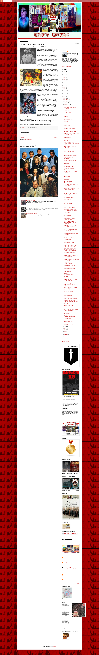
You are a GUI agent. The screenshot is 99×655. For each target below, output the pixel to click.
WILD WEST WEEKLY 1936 (69, 203)
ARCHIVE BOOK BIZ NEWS (69, 197)
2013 (65, 91)
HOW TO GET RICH (68, 196)
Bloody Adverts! (67, 176)
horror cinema (31, 129)
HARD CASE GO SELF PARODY (70, 253)
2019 (65, 82)
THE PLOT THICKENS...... (69, 217)
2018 (65, 84)
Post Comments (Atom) (29, 139)
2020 (65, 80)
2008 (65, 338)
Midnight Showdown (68, 125)
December (66, 99)
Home (39, 137)
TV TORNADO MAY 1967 (69, 166)
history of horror (25, 129)
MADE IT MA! (66, 262)
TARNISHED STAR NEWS (69, 221)
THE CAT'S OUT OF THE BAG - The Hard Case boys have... (70, 283)
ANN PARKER (67, 212)
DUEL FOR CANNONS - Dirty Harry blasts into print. (70, 230)
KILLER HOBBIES (67, 579)
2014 (65, 90)
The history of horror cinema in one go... (71, 135)
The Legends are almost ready (69, 169)
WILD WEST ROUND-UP (68, 270)
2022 (65, 77)
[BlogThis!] (32, 127)
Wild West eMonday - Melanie (31, 213)
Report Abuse (65, 341)
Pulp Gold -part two (67, 215)
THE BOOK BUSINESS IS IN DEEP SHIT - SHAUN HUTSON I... (71, 134)
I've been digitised (67, 130)
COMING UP (66, 158)
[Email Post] (29, 127)
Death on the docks (67, 182)
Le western (66, 121)
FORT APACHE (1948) (68, 165)
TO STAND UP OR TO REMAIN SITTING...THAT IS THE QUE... (70, 250)
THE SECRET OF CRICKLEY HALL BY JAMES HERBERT (71, 280)
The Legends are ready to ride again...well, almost (69, 219)
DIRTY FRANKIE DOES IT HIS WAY (70, 265)
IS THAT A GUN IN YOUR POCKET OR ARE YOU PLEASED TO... (71, 226)
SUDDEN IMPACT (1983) (69, 242)
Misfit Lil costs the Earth (68, 323)
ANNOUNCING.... (67, 140)
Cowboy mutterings (67, 258)
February (66, 334)
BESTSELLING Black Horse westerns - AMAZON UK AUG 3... (71, 310)
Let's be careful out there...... (26, 143)
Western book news (68, 315)
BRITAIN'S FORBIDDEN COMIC (70, 160)
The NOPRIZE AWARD (68, 291)
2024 (65, 74)
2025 (65, 72)
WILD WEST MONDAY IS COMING (70, 210)
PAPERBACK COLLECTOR (69, 168)
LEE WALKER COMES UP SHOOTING (71, 248)
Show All (78, 583)
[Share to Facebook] (34, 127)
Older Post (56, 137)
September (66, 104)
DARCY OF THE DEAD (68, 324)
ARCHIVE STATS (67, 239)
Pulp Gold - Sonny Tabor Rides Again (71, 237)
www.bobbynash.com (68, 557)
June (65, 328)
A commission (66, 163)
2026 (65, 71)
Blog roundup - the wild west (69, 252)
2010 (65, 96)
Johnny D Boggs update (68, 139)
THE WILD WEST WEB (68, 157)
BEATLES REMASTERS (68, 321)
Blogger (54, 646)
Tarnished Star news (68, 295)
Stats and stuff (66, 313)
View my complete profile (66, 66)
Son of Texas (66, 179)
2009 (65, 98)
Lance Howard (67, 289)
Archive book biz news (68, 119)
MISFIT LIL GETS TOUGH (69, 151)
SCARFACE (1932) (67, 312)
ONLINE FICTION (67, 112)
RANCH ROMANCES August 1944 (70, 207)
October (66, 102)
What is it (66, 276)
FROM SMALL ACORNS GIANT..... (70, 131)
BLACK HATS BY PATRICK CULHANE (71, 298)
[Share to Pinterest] (36, 127)
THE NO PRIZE (67, 240)
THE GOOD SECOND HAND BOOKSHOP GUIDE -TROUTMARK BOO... (71, 301)
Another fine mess (67, 318)
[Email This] (31, 127)
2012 (65, 93)
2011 (65, 95)
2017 (65, 85)
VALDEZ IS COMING (68, 263)
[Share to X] (33, 127)
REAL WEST (66, 266)
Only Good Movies (67, 271)
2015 (65, 88)
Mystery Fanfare (67, 574)
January (66, 336)
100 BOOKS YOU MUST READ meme (71, 232)
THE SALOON (67, 319)
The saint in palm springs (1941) (70, 178)
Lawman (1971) (67, 297)
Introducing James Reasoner (69, 128)
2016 (65, 87)
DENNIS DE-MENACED (68, 118)
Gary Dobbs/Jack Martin (73, 51)
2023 (65, 76)
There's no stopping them (69, 142)
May (65, 329)
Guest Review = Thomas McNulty (70, 209)
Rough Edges (66, 562)
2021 (65, 79)
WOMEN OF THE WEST (68, 305)
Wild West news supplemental (69, 268)
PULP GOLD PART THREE (69, 199)
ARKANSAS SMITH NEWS (69, 244)
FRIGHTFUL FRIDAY (68, 137)
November (66, 101)
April (65, 331)
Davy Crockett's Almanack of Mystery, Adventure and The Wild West (70, 568)
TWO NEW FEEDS (67, 236)
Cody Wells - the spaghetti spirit (70, 227)
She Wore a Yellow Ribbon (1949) (70, 155)
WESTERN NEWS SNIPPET (69, 316)
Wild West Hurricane (68, 213)
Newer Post (22, 137)
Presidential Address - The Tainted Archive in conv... (70, 153)
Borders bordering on (68, 303)
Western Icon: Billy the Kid (31, 207)
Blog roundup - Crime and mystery (70, 186)
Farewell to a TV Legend (30, 200)
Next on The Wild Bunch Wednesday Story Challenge (71, 149)
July (65, 326)
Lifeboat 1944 (66, 273)
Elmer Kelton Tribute (68, 181)
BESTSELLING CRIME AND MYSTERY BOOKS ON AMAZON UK (71, 189)
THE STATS (66, 116)
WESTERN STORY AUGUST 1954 (70, 161)
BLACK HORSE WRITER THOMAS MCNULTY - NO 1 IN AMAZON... (70, 246)
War (64, 580)
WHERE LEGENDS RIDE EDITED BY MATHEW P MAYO (71, 256)
